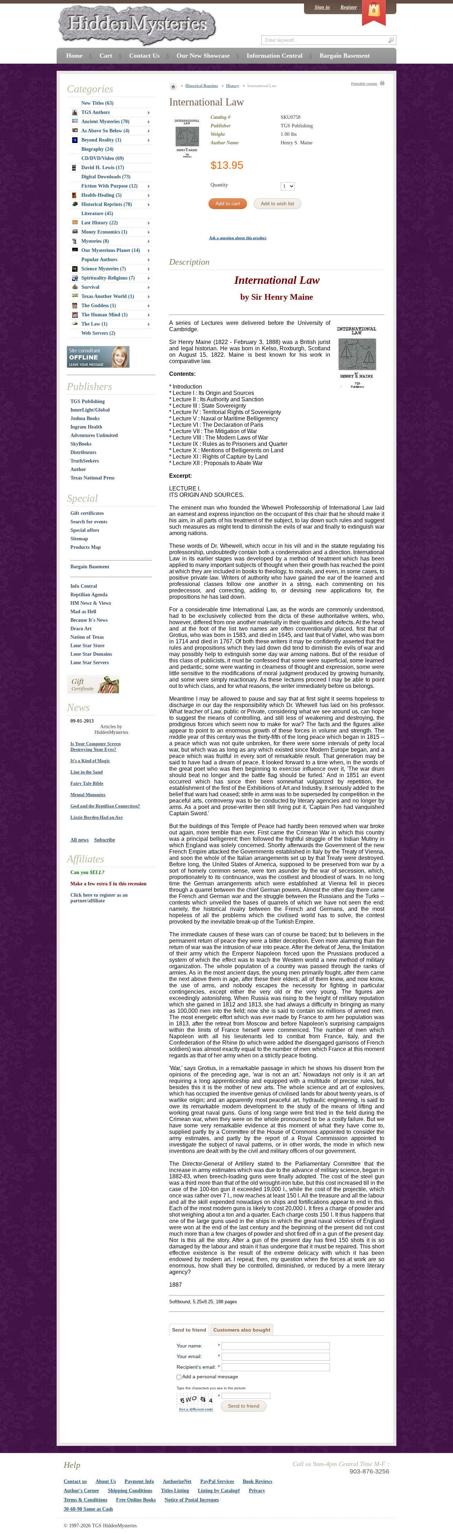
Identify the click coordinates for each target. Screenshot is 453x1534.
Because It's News (89, 620)
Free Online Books (136, 1500)
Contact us (75, 1481)
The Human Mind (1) (104, 314)
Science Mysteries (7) (103, 268)
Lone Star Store (87, 645)
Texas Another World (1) (107, 296)
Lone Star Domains (91, 654)
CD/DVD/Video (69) (102, 158)
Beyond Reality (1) (101, 140)
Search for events (88, 521)
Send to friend (189, 1330)
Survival (90, 287)
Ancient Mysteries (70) (105, 121)
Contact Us (144, 55)
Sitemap (79, 538)
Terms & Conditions (85, 1500)
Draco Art (81, 628)
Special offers (84, 530)
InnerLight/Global (90, 410)
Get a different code (196, 1409)
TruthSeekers (84, 461)
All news (79, 840)
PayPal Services (217, 1481)
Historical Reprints (201, 86)
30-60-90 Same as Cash (88, 1509)
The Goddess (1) (98, 305)
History (232, 86)
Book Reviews (257, 1481)
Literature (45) (97, 213)
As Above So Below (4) (105, 130)
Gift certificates (87, 513)
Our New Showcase (203, 55)
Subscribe (104, 840)
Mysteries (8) (95, 241)
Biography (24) (97, 149)
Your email (188, 1356)
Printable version (364, 84)
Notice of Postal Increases (192, 1500)
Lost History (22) (99, 222)
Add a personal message (209, 1376)
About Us (106, 1481)
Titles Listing (175, 1490)
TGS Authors (95, 112)
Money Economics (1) (104, 232)
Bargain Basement (89, 566)
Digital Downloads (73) (106, 176)
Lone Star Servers (89, 662)
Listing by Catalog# (219, 1490)
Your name (189, 1346)
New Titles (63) (97, 103)
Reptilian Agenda (89, 594)
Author (78, 469)
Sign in (322, 7)
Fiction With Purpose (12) (109, 186)
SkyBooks (80, 444)
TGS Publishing (87, 401)
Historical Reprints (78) (106, 204)
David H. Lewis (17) (102, 167)
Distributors (83, 452)
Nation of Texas (87, 637)
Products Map (85, 547)
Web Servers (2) (98, 333)
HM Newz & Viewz (90, 603)
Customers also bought (241, 1330)
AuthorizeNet (177, 1481)
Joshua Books (84, 418)
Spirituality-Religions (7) (108, 278)
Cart (105, 55)
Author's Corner (81, 1490)
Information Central (275, 55)
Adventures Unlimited (94, 435)
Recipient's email (195, 1367)
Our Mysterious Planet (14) (110, 250)
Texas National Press (92, 478)
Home (74, 55)
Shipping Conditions (130, 1490)
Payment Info (139, 1481)
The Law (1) (94, 324)
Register (348, 7)
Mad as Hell (83, 611)
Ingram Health (86, 427)
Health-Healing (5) (101, 195)
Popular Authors (99, 259)
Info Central (83, 586)
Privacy (257, 1490)
